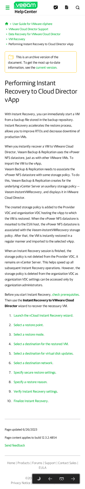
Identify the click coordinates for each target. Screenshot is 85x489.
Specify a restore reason (30, 382)
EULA (42, 468)
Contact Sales (67, 463)
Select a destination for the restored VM (41, 344)
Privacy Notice (20, 483)
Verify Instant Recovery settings (35, 391)
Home (11, 463)
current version (46, 67)
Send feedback (15, 445)
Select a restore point (28, 325)
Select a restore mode (28, 334)
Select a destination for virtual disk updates (43, 353)
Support (50, 463)
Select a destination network (33, 363)
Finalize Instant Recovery (31, 401)
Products (23, 463)
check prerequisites (65, 294)
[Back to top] (61, 479)
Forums (37, 463)
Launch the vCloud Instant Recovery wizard (43, 315)
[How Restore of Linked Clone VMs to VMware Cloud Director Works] (50, 479)
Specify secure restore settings (34, 372)
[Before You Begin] (73, 479)
